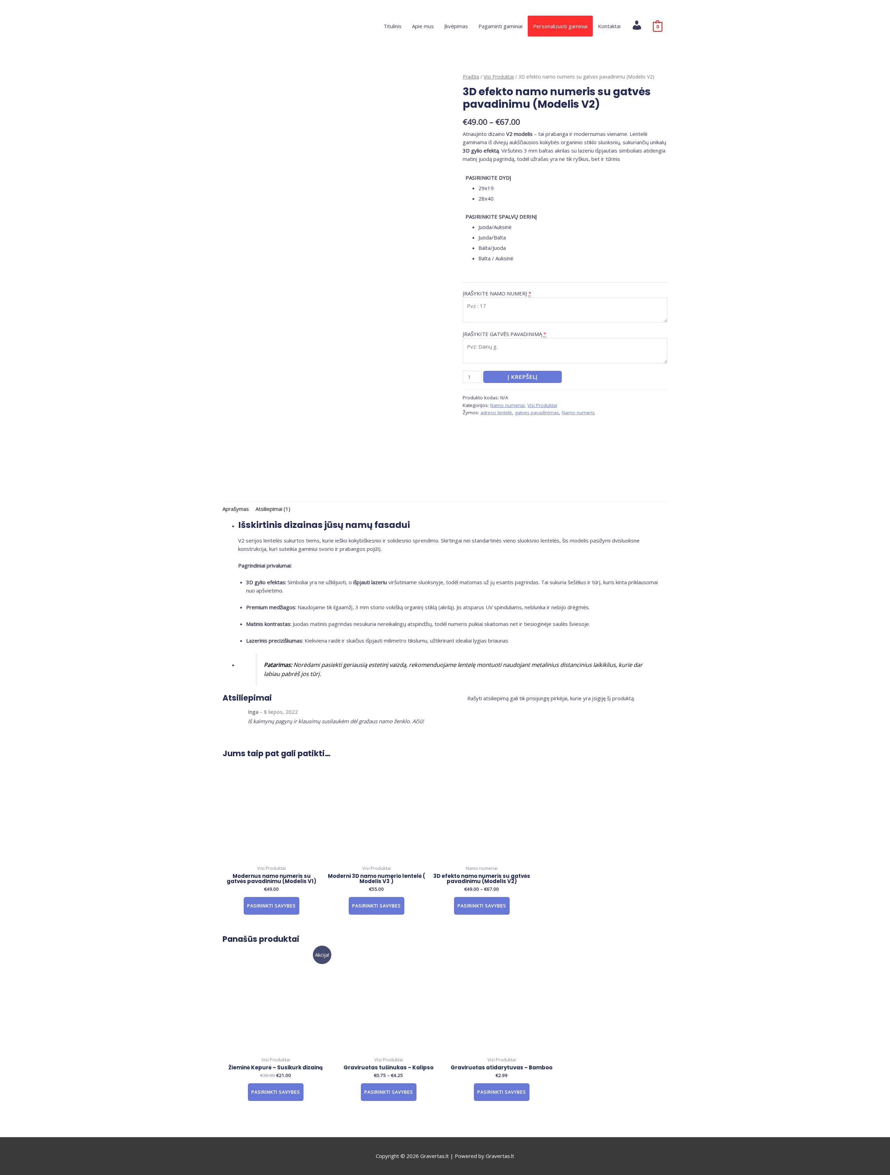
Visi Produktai (499, 76)
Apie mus (423, 26)
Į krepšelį (522, 376)
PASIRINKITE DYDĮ (488, 177)
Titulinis (392, 26)
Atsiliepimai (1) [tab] (273, 508)
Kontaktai (609, 26)
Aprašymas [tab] (235, 508)
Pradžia (471, 76)
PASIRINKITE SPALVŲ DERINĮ (501, 216)
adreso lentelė (496, 412)
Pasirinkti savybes (271, 906)
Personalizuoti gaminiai (560, 26)
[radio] (573, 188)
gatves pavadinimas (537, 412)
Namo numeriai (507, 405)
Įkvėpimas (456, 26)
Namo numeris (578, 412)
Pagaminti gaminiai (500, 26)
